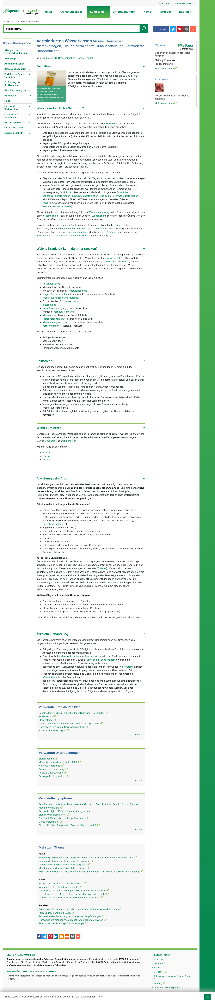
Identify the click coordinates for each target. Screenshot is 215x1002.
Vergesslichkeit (115, 258)
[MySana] (184, 46)
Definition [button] (44, 66)
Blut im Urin (70, 440)
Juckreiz (105, 195)
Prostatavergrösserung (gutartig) (60, 297)
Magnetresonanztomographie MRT (58, 762)
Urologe (46, 459)
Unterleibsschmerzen (69, 235)
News (147, 11)
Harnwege (10, 95)
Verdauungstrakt (13, 132)
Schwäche (123, 192)
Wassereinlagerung (99, 212)
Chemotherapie (52, 677)
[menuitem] (17, 52)
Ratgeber (165, 11)
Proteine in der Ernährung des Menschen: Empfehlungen (70, 916)
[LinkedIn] (56, 937)
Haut (7, 100)
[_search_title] (144, 28)
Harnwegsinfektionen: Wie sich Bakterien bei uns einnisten (71, 919)
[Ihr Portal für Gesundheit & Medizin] (20, 11)
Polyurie (47, 202)
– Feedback (158, 963)
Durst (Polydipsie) (49, 821)
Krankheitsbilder (71, 11)
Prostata (109, 582)
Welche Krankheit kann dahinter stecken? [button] (67, 248)
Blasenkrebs (46, 716)
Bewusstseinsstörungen (85, 195)
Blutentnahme (47, 758)
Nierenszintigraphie (50, 765)
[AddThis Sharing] (78, 937)
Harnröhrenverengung (54, 308)
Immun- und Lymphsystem (12, 115)
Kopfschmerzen (86, 228)
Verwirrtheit (69, 228)
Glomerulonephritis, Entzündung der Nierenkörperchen (69, 723)
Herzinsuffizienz (51, 283)
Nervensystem (12, 122)
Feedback (176, 3)
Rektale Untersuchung (51, 772)
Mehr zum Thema (164, 68)
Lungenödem (99, 215)
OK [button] (207, 997)
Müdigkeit (102, 228)
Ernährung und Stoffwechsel (12, 84)
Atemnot (111, 232)
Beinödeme (52, 215)
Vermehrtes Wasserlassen (56, 206)
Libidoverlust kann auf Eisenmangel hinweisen (64, 861)
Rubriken (185, 11)
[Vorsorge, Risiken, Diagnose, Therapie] (159, 87)
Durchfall (124, 261)
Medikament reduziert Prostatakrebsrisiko (62, 868)
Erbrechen (112, 261)
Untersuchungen (124, 11)
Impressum (164, 3)
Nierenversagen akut (54, 318)
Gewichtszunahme (78, 232)
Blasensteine (49, 304)
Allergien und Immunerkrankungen (16, 51)
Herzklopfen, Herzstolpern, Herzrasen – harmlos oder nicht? (72, 894)
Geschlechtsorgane (15, 90)
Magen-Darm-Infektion (55, 294)
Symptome (97, 11)
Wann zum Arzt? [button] (49, 428)
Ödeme (51, 440)
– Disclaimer (158, 971)
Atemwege (10, 58)
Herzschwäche (93, 656)
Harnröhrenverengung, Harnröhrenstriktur (62, 726)
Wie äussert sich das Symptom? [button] (60, 108)
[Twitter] (44, 937)
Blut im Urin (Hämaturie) (52, 814)
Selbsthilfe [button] (44, 361)
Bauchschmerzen (46, 235)
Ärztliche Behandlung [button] (52, 634)
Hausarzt (47, 452)
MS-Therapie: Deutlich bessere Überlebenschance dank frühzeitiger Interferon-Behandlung (89, 871)
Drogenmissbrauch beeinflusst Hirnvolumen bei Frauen (69, 897)
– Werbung (157, 983)
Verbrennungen (51, 325)
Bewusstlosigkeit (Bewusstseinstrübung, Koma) (65, 811)
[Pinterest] (50, 937)
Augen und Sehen (14, 63)
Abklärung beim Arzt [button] (52, 478)
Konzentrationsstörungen (56, 195)
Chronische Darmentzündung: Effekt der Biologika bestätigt (72, 890)
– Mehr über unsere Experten (166, 987)
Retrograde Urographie (52, 776)
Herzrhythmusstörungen (124, 195)
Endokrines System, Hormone (15, 75)
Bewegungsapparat (15, 68)
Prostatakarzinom (70, 301)
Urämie (67, 192)
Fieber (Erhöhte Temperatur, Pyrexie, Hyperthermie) (68, 825)
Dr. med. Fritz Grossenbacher (58, 57)
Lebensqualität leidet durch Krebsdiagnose (63, 864)
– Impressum (158, 959)
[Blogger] (61, 937)
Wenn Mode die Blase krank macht (58, 887)
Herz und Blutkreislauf (11, 107)
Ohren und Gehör (14, 127)
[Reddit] (67, 937)
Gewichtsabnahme (52, 524)
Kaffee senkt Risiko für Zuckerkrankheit (61, 883)
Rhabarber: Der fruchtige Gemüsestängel (62, 923)
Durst (118, 225)
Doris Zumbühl (85, 57)
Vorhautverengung (63, 311)
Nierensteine (49, 315)
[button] (161, 29)
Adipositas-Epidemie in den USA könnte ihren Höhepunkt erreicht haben (79, 909)
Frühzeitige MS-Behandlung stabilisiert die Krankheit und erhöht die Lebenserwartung (86, 857)
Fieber (86, 235)
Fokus (48, 11)
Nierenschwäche (70, 656)
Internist (46, 456)
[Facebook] (39, 937)
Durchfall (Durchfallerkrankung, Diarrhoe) (62, 818)
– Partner (156, 967)
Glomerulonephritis (77, 290)
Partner (187, 3)
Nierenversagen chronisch (57, 322)
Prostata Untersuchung (52, 769)
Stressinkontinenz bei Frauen (55, 912)
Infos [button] (101, 996)
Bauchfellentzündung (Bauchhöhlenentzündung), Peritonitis (72, 712)
